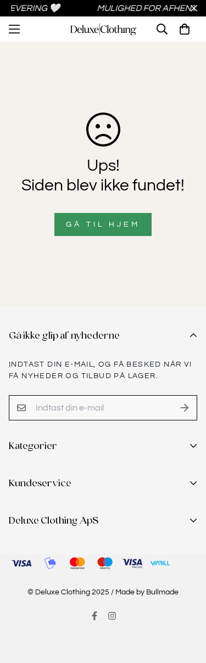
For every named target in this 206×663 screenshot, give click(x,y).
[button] (184, 29)
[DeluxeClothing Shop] (103, 29)
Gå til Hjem (103, 224)
